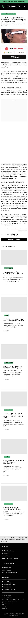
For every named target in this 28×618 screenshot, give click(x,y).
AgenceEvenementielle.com (9, 572)
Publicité (4, 608)
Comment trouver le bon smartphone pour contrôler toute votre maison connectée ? (13, 273)
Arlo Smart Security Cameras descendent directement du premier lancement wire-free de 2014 (13, 416)
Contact (4, 606)
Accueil (2, 537)
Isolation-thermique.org (8, 589)
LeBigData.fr (5, 553)
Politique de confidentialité (9, 601)
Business (3, 13)
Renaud (3, 23)
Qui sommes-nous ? (7, 597)
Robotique (7, 456)
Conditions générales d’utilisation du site (13, 599)
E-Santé (6, 315)
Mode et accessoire (10, 13)
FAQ (3, 604)
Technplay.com (6, 556)
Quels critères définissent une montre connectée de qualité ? (12, 367)
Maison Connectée (9, 268)
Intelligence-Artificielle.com (10, 558)
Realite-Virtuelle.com (8, 551)
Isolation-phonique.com (8, 584)
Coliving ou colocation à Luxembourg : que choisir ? (12, 508)
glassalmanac (15, 229)
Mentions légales (6, 595)
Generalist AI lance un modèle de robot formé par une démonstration (13, 462)
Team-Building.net (7, 570)
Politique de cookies (7, 603)
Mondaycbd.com (6, 582)
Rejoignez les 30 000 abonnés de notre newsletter (14, 1)
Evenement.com (6, 567)
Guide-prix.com (6, 587)
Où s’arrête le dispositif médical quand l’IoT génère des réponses (13, 319)
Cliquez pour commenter (14, 239)
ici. (1, 96)
